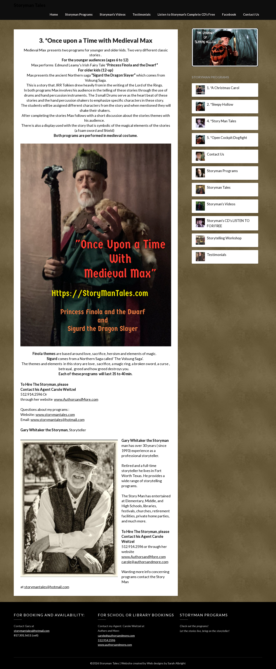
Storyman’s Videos (112, 14)
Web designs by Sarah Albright (166, 663)
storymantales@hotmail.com (46, 587)
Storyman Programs (79, 14)
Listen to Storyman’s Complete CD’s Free (186, 14)
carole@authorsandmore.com (144, 561)
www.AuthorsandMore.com (76, 399)
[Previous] (200, 72)
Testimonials (142, 14)
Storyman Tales (29, 5)
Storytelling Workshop (224, 288)
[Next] (249, 72)
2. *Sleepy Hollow (220, 154)
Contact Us (251, 14)
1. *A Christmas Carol (223, 138)
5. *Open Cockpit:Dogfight (227, 188)
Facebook (229, 14)
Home (54, 14)
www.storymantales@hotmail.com (57, 419)
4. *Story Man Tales (221, 171)
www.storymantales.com (55, 414)
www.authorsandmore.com (115, 644)
